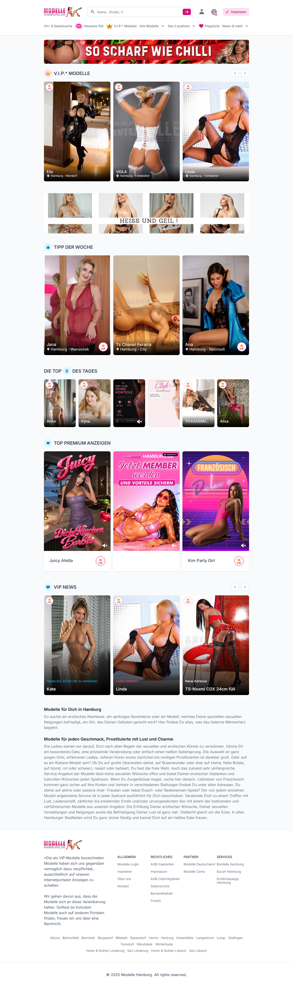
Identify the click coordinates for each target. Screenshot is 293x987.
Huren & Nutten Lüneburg (105, 950)
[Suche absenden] (187, 12)
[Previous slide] (235, 73)
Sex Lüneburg (137, 950)
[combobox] (140, 12)
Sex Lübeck (198, 950)
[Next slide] (245, 73)
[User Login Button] (201, 11)
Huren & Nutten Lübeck (168, 950)
